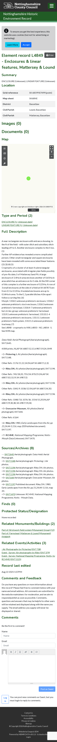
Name (4, 631)
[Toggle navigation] (51, 6)
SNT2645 (9, 454)
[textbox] (31, 669)
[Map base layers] (4, 153)
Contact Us (28, 713)
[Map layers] (4, 148)
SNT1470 (10, 494)
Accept (26, 44)
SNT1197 (10, 484)
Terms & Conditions (28, 716)
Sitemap (28, 723)
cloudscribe (43, 734)
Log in (28, 737)
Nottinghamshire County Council (35, 726)
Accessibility (28, 718)
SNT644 (10, 477)
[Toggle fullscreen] (51, 147)
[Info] (4, 158)
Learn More (12, 44)
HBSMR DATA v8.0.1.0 (28, 734)
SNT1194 (10, 467)
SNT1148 (10, 461)
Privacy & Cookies (29, 721)
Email (4, 641)
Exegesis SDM (33, 731)
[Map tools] (4, 163)
